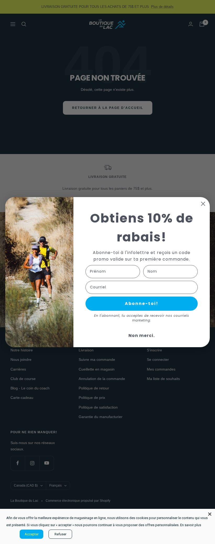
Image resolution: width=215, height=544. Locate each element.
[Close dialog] (203, 203)
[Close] (209, 514)
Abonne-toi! (141, 303)
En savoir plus (190, 525)
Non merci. (141, 335)
